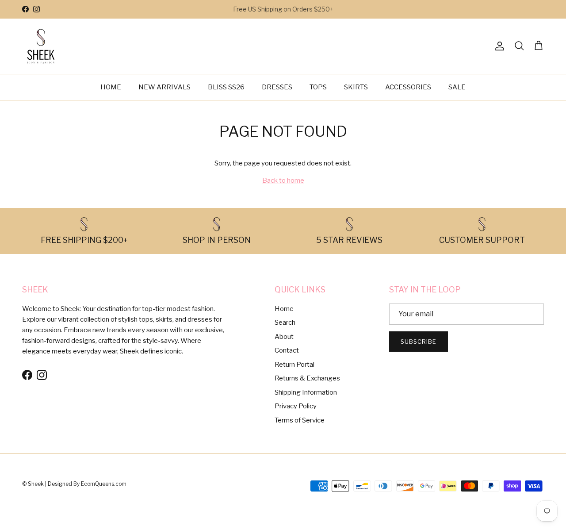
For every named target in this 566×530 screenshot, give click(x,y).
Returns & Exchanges (307, 378)
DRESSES (277, 87)
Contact (287, 350)
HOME (110, 87)
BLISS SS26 (226, 87)
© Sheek (33, 483)
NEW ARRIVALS (164, 87)
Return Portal (294, 365)
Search (285, 322)
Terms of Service (300, 420)
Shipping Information (306, 392)
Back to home (283, 180)
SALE (457, 87)
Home (284, 309)
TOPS (318, 87)
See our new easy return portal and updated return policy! (283, 12)
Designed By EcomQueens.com (87, 483)
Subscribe (418, 341)
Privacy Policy (296, 406)
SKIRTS (356, 87)
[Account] (498, 46)
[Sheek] (41, 46)
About (284, 337)
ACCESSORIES (408, 87)
